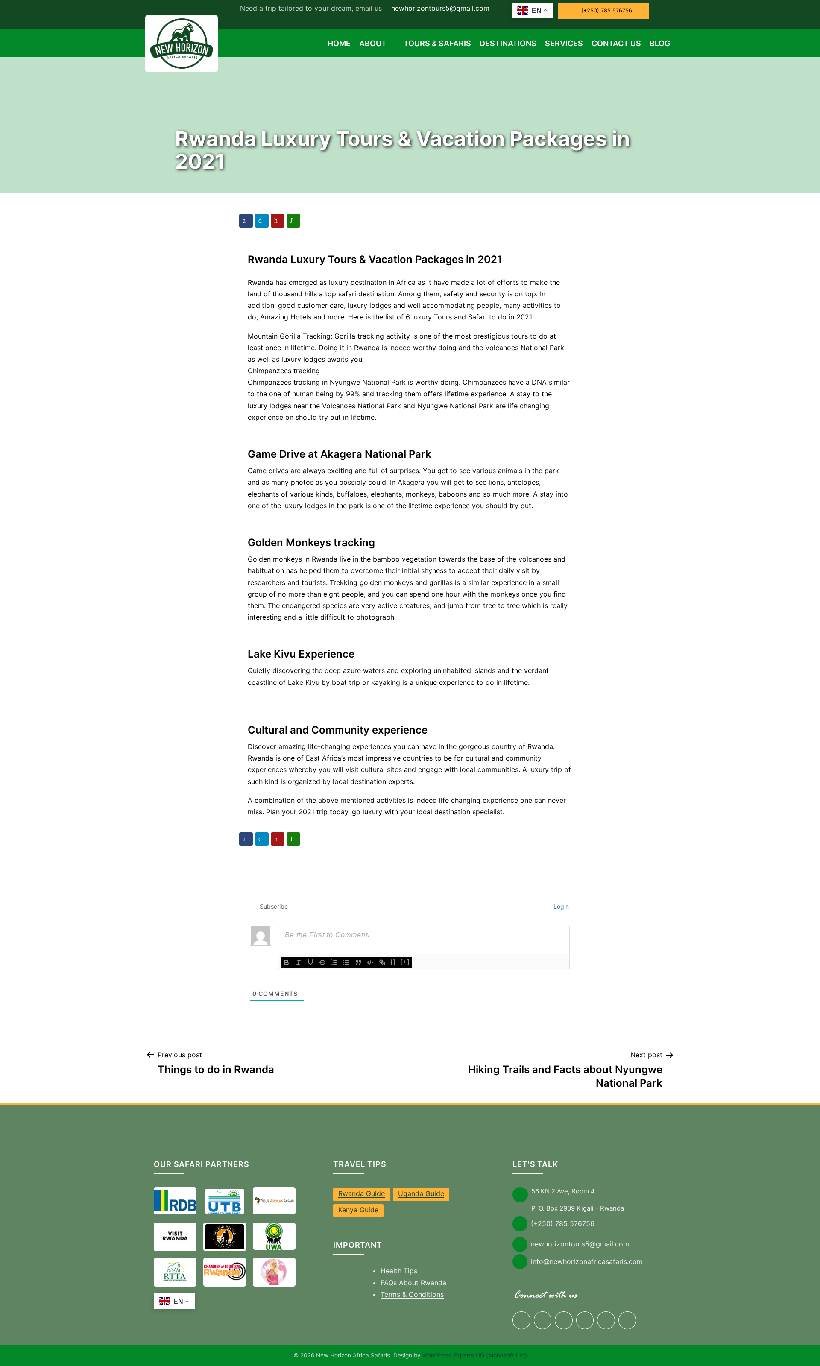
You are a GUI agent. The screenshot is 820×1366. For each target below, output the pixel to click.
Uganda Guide (421, 1193)
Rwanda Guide (361, 1193)
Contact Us (616, 43)
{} (393, 962)
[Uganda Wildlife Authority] (274, 1236)
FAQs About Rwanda (413, 1282)
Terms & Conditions (412, 1294)
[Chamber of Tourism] (224, 1271)
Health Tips (399, 1271)
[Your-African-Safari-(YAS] (274, 1200)
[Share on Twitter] (262, 221)
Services (564, 43)
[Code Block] (370, 962)
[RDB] (175, 1200)
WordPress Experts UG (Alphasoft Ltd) (474, 1355)
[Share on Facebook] (246, 221)
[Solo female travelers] (274, 1271)
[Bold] (287, 962)
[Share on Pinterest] (277, 221)
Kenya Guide (358, 1209)
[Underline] (310, 962)
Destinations (508, 43)
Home (339, 43)
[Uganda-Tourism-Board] (224, 1201)
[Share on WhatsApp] (293, 221)
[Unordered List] (346, 962)
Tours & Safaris (437, 43)
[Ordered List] (334, 962)
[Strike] (322, 962)
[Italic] (299, 962)
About (373, 43)
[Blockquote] (358, 962)
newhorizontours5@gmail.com (439, 8)
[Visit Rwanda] (175, 1236)
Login (560, 906)
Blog (660, 43)
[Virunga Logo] (224, 1236)
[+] (405, 962)
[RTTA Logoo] (175, 1271)
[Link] (382, 962)
